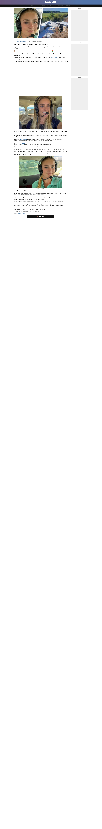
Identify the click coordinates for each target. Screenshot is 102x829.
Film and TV (53, 5)
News (32, 5)
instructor (55, 57)
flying (33, 57)
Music (37, 5)
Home (15, 39)
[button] (67, 51)
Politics (68, 5)
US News (18, 213)
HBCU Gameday (23, 139)
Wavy (23, 143)
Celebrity (60, 5)
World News (22, 213)
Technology (45, 5)
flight (51, 57)
